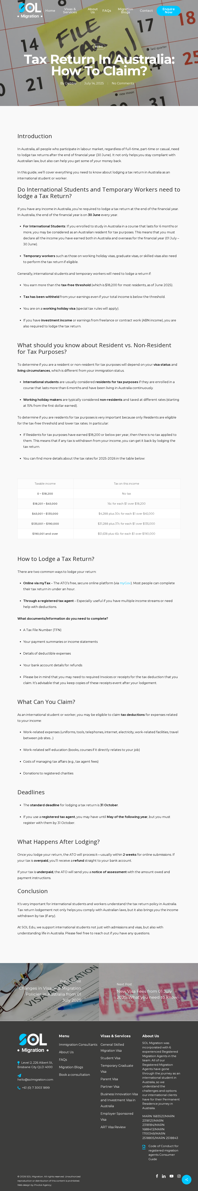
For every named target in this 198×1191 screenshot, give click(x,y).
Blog (99, 46)
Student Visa (110, 1058)
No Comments (123, 83)
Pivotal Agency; (43, 1184)
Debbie (70, 83)
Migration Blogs (71, 1067)
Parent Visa (109, 1079)
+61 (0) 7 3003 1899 (36, 1087)
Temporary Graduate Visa (117, 1068)
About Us (66, 1052)
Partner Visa (110, 1086)
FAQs (63, 1060)
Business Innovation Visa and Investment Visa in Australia (119, 1100)
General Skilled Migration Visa (112, 1047)
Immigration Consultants (78, 1044)
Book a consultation (74, 1075)
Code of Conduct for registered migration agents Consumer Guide (163, 1152)
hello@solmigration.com (35, 1079)
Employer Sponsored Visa (117, 1116)
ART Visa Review (113, 1127)
